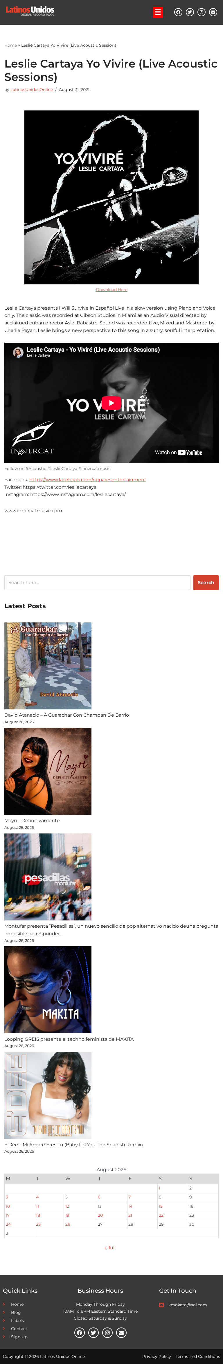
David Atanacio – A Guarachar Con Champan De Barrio (66, 715)
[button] (158, 12)
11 (37, 1206)
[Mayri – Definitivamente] (47, 772)
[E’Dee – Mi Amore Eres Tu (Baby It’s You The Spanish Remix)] (47, 1096)
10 (8, 1206)
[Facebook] (178, 12)
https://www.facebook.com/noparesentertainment (87, 479)
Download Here (111, 289)
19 (67, 1215)
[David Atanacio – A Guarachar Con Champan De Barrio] (47, 667)
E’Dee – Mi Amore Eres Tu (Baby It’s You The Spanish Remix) (73, 1144)
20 (100, 1215)
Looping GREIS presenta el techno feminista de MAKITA (69, 1039)
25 (38, 1224)
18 (38, 1215)
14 (130, 1206)
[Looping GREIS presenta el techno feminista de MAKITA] (47, 991)
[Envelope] (213, 12)
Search (206, 582)
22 (161, 1215)
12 (67, 1206)
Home (10, 45)
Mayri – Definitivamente (32, 820)
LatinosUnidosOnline (31, 89)
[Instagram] (201, 12)
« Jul (109, 1247)
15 (161, 1206)
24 (8, 1224)
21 (130, 1215)
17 (8, 1215)
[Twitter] (190, 12)
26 (67, 1224)
